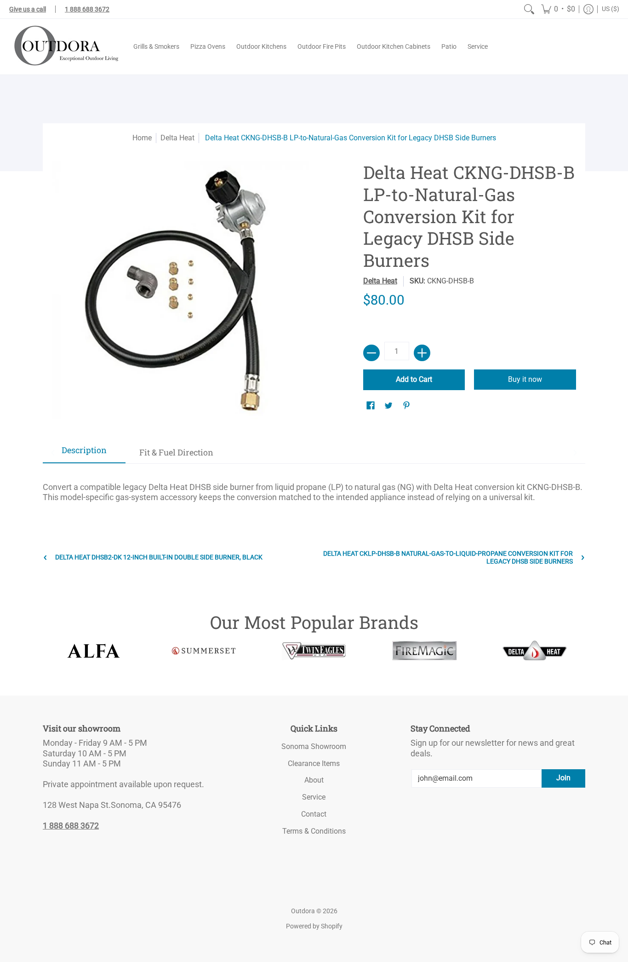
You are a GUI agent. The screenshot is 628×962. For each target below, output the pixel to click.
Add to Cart (414, 379)
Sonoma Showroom (313, 746)
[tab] (84, 453)
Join (563, 777)
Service (313, 797)
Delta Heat (177, 137)
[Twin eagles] (314, 650)
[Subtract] (371, 353)
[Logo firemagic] (424, 650)
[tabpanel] (314, 488)
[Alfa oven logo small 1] (93, 650)
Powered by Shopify (314, 926)
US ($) (610, 8)
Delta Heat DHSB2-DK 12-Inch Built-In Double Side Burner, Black (159, 557)
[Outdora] (64, 47)
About (314, 780)
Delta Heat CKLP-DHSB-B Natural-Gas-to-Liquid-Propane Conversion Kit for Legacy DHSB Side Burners (448, 557)
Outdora (303, 911)
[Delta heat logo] (534, 650)
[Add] (422, 353)
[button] (558, 9)
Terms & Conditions (314, 831)
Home (142, 137)
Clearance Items (314, 763)
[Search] (529, 9)
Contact (313, 814)
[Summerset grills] (203, 651)
